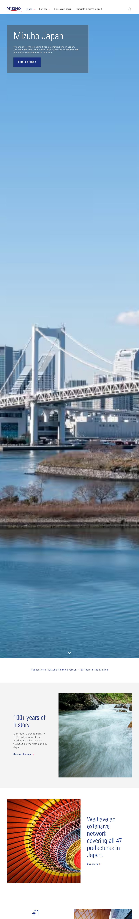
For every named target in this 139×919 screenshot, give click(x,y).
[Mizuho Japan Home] (14, 9)
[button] (30, 9)
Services (43, 9)
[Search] (129, 9)
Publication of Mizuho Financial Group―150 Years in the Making (69, 670)
